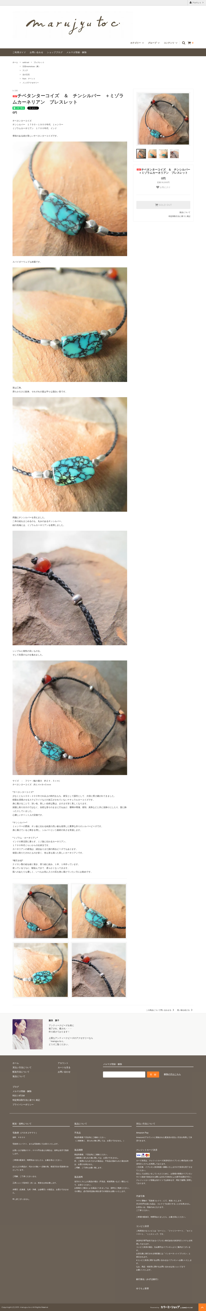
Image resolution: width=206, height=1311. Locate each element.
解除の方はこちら (172, 1074)
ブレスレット (39, 62)
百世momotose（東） (31, 66)
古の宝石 (26, 74)
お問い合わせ (36, 52)
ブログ (16, 1086)
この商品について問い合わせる (159, 1010)
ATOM (22, 1095)
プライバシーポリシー (23, 1104)
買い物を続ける (183, 1010)
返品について (184, 212)
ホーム (15, 62)
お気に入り (164, 187)
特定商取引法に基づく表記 (179, 216)
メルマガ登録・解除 (76, 52)
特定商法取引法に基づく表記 (26, 1100)
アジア (25, 70)
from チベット (28, 78)
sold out (25, 62)
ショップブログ (55, 52)
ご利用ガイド (19, 52)
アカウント (197, 3)
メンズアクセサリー (30, 83)
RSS (15, 1095)
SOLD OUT (165, 205)
